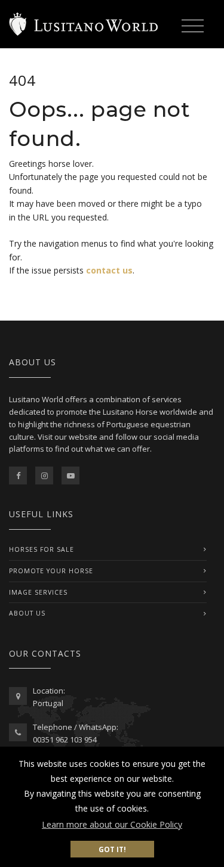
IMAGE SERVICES (38, 592)
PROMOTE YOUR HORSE (51, 571)
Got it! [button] (112, 849)
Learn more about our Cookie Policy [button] (112, 824)
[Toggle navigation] (192, 27)
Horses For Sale (41, 549)
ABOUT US (27, 613)
